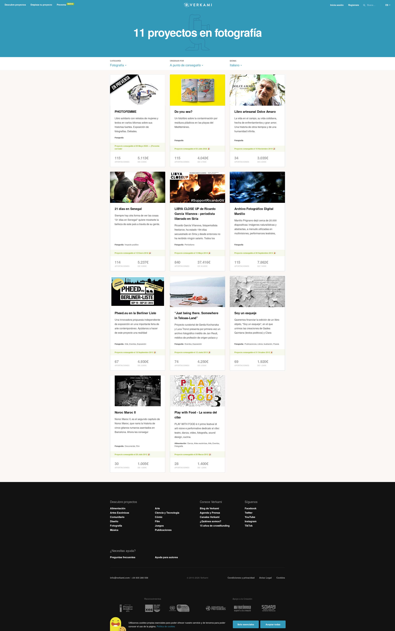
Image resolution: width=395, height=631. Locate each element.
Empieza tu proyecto (41, 4)
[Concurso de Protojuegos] (215, 608)
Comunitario (117, 517)
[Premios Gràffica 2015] (126, 608)
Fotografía (116, 525)
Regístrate (353, 4)
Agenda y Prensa (210, 512)
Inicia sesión (337, 4)
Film (157, 521)
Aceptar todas (273, 624)
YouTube (250, 517)
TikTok (249, 525)
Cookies (280, 577)
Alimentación (117, 508)
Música (114, 530)
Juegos (159, 525)
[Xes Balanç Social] (152, 608)
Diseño (114, 521)
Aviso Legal (265, 577)
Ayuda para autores (166, 557)
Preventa (61, 4)
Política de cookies (166, 626)
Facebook (250, 508)
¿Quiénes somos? (210, 521)
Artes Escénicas (119, 512)
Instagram (250, 521)
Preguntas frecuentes (122, 557)
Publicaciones (163, 530)
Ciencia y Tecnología (167, 512)
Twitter (248, 512)
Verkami (197, 5)
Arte (157, 508)
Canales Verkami (209, 517)
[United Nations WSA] (179, 608)
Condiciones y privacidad (241, 577)
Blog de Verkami (209, 508)
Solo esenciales (245, 624)
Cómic (158, 517)
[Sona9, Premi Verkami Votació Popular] (269, 608)
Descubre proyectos (15, 4)
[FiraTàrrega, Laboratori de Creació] (242, 608)
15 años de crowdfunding (215, 525)
